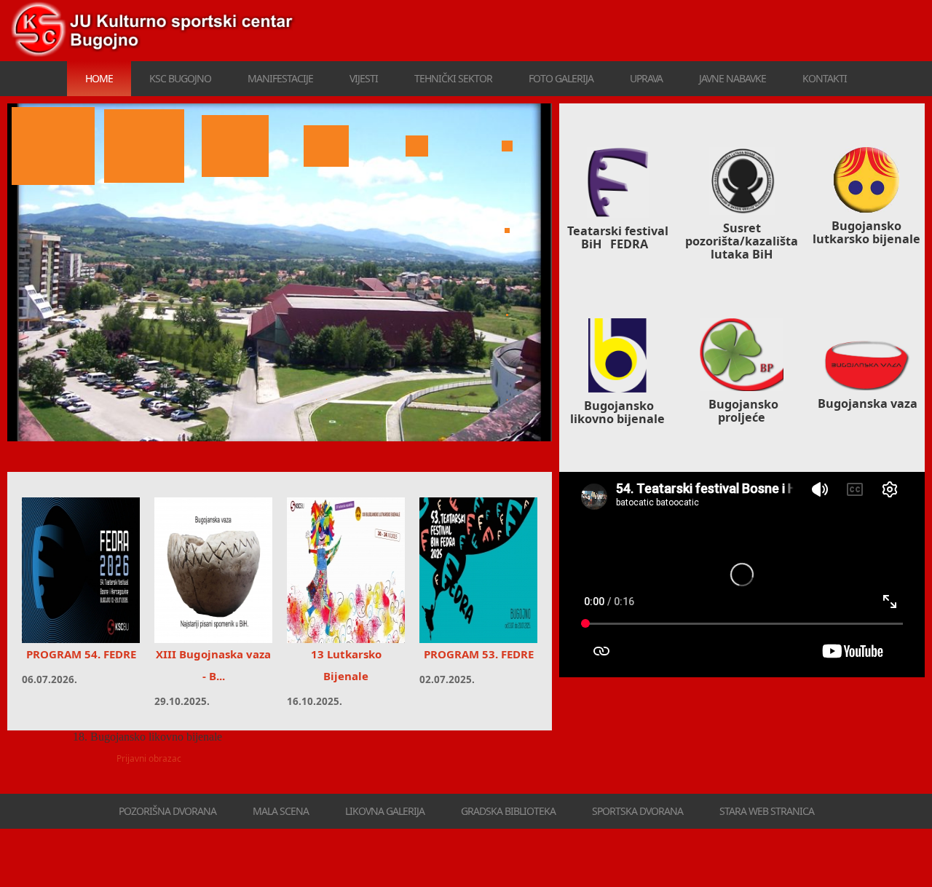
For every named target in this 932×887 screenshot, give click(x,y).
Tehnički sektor (453, 78)
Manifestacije (280, 78)
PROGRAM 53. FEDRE (479, 654)
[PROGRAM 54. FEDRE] (81, 570)
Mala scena (281, 811)
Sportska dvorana (637, 811)
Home (99, 78)
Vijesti (364, 78)
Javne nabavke (732, 78)
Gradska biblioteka (508, 811)
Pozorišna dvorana (167, 811)
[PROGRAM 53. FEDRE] (478, 570)
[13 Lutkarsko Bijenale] (346, 570)
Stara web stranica (766, 811)
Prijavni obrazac (148, 758)
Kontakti (824, 78)
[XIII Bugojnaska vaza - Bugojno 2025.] (213, 570)
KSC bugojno (180, 78)
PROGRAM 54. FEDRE (81, 654)
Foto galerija (561, 78)
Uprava (646, 78)
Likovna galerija (384, 811)
